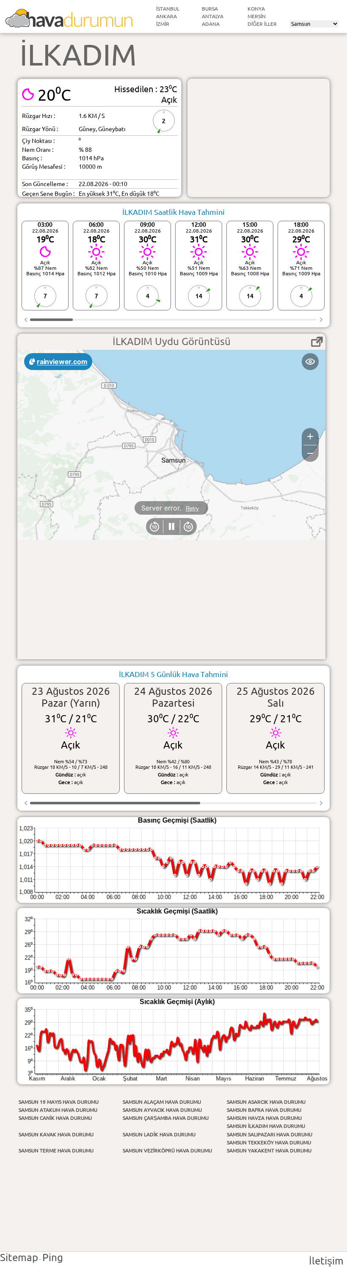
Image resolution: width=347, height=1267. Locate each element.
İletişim (326, 1261)
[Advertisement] (258, 138)
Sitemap (19, 1257)
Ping (52, 1257)
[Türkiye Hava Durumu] (69, 24)
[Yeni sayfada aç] (317, 342)
